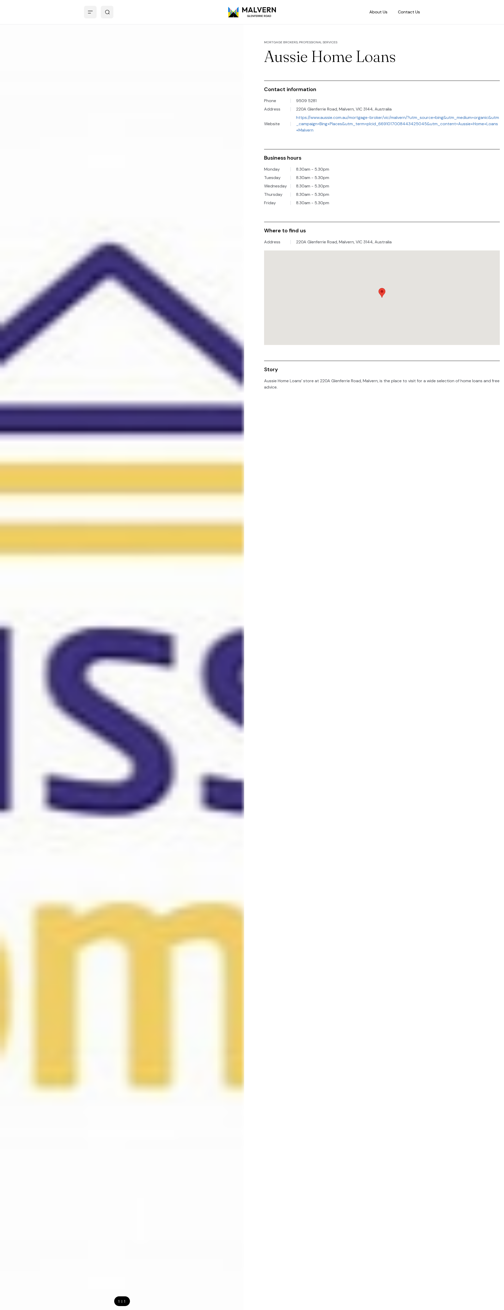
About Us (378, 12)
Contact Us (409, 12)
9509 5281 (306, 100)
